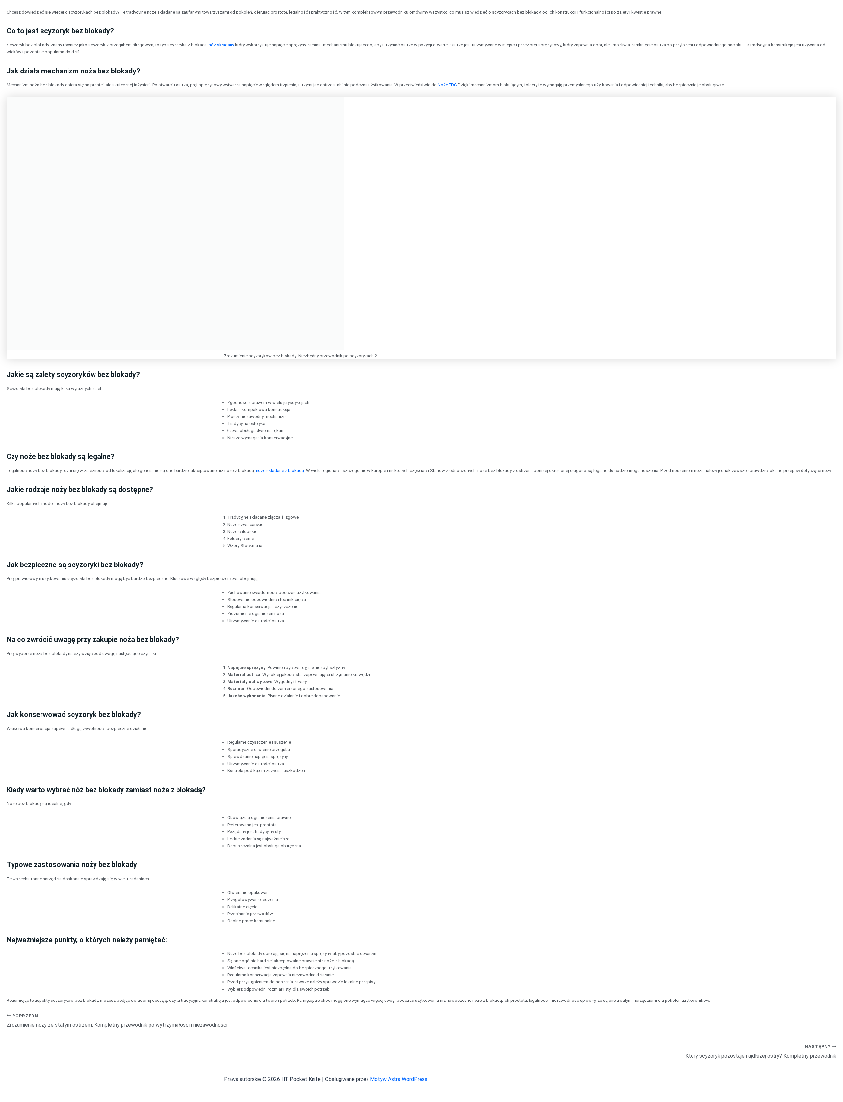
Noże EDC (447, 84)
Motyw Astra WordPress (398, 1079)
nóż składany (221, 45)
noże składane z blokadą (280, 470)
